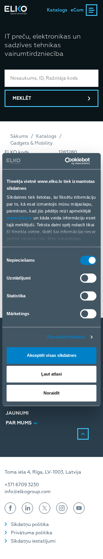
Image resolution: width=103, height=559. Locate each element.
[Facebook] (10, 508)
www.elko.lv (19, 217)
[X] (44, 508)
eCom (77, 10)
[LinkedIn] (27, 508)
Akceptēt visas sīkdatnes (51, 355)
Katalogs (57, 10)
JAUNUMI (17, 413)
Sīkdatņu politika (30, 524)
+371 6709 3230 (22, 485)
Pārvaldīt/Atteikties (66, 336)
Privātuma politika (31, 533)
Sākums (19, 136)
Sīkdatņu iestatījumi (33, 541)
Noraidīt (51, 392)
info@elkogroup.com (28, 492)
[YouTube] (79, 508)
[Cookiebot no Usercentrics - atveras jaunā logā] (72, 161)
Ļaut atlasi (51, 374)
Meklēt (22, 98)
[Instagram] (62, 508)
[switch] (88, 278)
